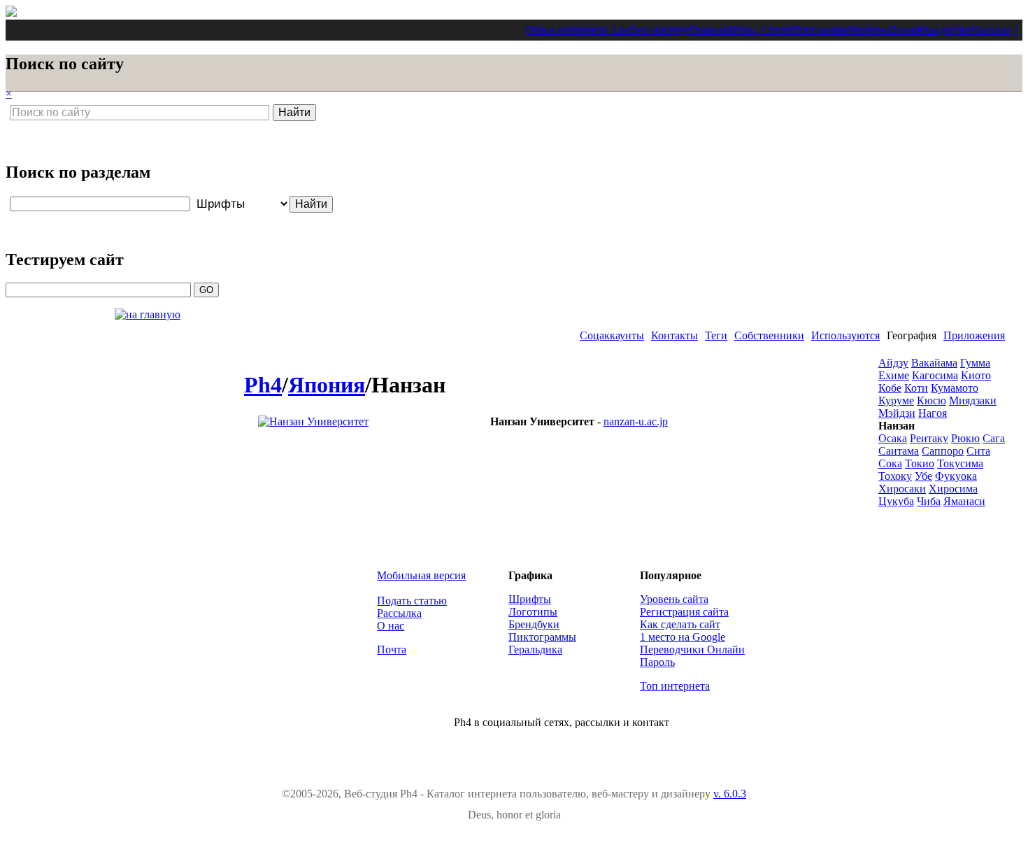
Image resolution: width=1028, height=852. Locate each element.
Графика (709, 30)
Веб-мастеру (660, 30)
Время (905, 30)
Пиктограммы (542, 637)
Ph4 (263, 384)
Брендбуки (533, 624)
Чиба (929, 501)
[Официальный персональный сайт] (313, 421)
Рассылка (399, 613)
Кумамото (954, 388)
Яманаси (964, 501)
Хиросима (953, 489)
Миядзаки (973, 400)
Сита (978, 451)
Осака (892, 438)
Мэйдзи (896, 413)
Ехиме (893, 375)
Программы (820, 30)
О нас (390, 626)
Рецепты (869, 30)
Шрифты (529, 599)
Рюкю (965, 438)
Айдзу (893, 363)
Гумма (975, 363)
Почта (391, 649)
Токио (919, 463)
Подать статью (412, 600)
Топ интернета (675, 686)
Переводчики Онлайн (692, 649)
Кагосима (935, 375)
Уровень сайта (674, 599)
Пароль (657, 662)
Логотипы (532, 612)
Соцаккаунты (612, 335)
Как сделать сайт (680, 624)
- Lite (618, 30)
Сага (994, 438)
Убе (923, 476)
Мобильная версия (421, 575)
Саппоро (943, 451)
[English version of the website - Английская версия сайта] (11, 13)
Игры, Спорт (760, 30)
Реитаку (929, 438)
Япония (326, 384)
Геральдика (535, 649)
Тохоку (895, 476)
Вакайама (934, 363)
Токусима (960, 463)
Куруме (896, 400)
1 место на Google (682, 637)
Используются (845, 335)
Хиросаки (902, 489)
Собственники (769, 335)
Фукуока (956, 476)
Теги (716, 335)
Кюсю (931, 400)
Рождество (945, 30)
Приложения (974, 335)
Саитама (898, 451)
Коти (916, 388)
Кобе (889, 388)
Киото (976, 375)
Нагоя (932, 413)
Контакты (674, 335)
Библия (993, 30)
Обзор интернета (565, 30)
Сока (890, 463)
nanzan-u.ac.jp (636, 421)
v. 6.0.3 (729, 794)
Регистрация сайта (684, 612)
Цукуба (896, 501)
